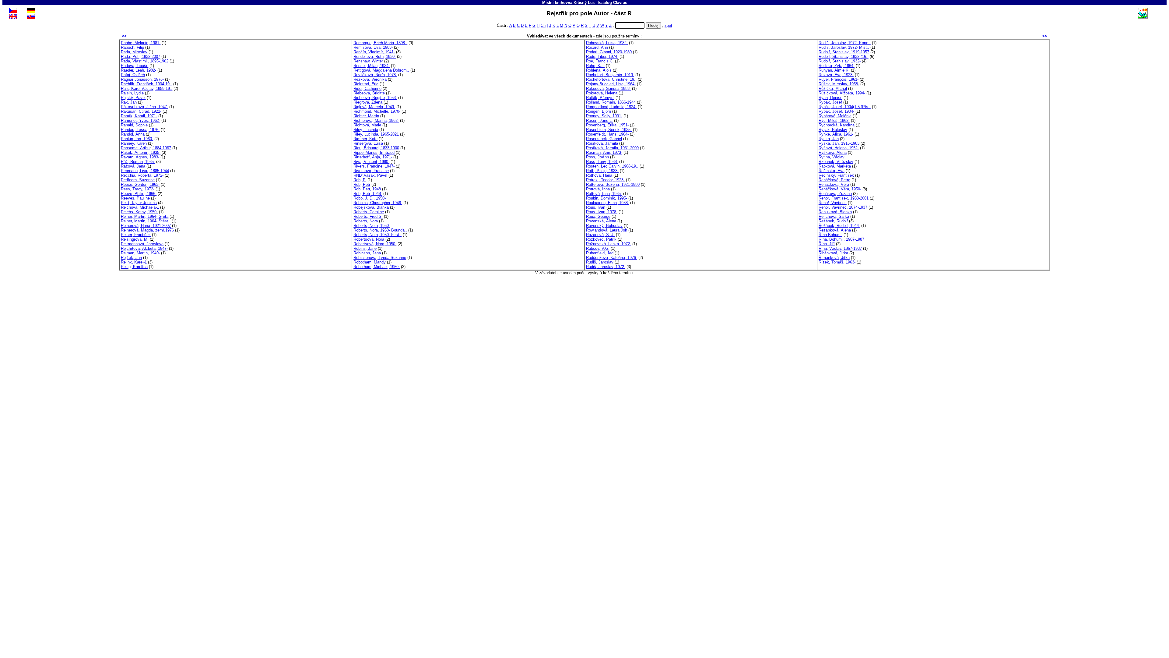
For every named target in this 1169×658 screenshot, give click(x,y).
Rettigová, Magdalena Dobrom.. (381, 70)
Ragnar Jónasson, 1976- (142, 79)
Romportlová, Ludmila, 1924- (611, 106)
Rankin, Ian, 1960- (137, 138)
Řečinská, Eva (831, 170)
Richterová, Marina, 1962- (376, 120)
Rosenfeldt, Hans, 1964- (607, 134)
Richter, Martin (366, 116)
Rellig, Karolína (134, 266)
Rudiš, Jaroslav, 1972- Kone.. (845, 43)
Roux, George (598, 216)
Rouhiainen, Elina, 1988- (607, 202)
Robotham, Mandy (369, 262)
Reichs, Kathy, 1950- (139, 212)
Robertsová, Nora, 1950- (374, 244)
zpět (668, 25)
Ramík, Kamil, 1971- (139, 116)
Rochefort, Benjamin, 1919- (610, 75)
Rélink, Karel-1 (134, 262)
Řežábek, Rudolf (833, 221)
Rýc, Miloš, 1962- (834, 120)
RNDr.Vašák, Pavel (370, 175)
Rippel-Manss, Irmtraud (374, 152)
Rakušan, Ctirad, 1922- (141, 111)
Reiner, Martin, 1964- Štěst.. (145, 221)
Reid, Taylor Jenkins (139, 202)
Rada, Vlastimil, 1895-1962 (144, 61)
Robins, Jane (365, 248)
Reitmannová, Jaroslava (142, 244)
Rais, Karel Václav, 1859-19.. (146, 88)
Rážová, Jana (133, 166)
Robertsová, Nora (368, 239)
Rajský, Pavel (133, 97)
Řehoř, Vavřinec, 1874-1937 (843, 207)
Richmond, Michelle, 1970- (376, 111)
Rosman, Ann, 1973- (604, 152)
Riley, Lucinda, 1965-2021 (376, 134)
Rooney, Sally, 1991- (604, 116)
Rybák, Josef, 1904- (836, 111)
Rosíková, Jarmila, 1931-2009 (612, 148)
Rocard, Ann (597, 47)
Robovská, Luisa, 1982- (607, 43)
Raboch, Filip (132, 47)
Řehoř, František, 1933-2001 (844, 198)
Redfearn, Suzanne (138, 180)
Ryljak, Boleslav (833, 129)
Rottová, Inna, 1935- (604, 193)
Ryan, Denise (830, 97)
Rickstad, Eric (365, 84)
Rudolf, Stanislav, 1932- (840, 61)
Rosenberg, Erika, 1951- (607, 125)
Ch (543, 25)
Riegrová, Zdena (367, 102)
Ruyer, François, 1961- (838, 79)
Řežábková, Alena (835, 230)
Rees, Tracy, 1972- (137, 189)
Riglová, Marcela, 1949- (374, 106)
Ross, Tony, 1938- (602, 161)
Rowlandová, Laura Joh (606, 230)
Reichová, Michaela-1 (140, 207)
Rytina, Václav (831, 157)
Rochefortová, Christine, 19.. (611, 79)
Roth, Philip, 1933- (602, 170)
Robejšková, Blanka (371, 207)
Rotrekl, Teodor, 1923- (605, 180)
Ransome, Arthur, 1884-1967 (146, 148)
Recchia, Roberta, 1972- (142, 175)
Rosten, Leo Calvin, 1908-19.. (612, 166)
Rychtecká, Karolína (837, 125)
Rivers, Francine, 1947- (374, 166)
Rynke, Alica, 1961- (836, 134)
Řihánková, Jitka (833, 253)
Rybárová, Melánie (835, 116)
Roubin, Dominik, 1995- (606, 198)
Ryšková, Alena (833, 152)
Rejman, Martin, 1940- (140, 253)
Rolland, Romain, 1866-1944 (611, 102)
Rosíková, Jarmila (602, 143)
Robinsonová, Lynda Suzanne (379, 257)
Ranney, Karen (134, 143)
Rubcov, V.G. (597, 248)
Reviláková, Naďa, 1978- (375, 75)
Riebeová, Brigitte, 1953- (375, 97)
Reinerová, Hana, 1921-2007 (146, 225)
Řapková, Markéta (835, 166)
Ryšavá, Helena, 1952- (839, 148)
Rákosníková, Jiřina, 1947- (144, 106)
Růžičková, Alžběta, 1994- (842, 93)
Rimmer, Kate (365, 138)
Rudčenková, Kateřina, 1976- (611, 257)
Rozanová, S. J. (600, 234)
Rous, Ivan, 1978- (601, 212)
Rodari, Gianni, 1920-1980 (609, 52)
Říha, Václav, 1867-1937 (840, 248)
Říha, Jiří (827, 244)
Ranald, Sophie (134, 125)
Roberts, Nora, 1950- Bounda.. (380, 230)
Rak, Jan (129, 102)
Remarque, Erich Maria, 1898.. (380, 43)
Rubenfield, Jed (599, 253)
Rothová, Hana (599, 175)
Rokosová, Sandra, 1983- (608, 88)
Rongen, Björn (598, 111)
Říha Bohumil (830, 234)
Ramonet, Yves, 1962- (140, 120)
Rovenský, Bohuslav (604, 225)
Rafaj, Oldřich (133, 75)
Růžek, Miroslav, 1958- (839, 84)
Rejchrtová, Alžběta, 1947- (144, 248)
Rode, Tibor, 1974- (602, 56)
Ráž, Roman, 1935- (138, 161)
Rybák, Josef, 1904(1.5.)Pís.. (845, 106)
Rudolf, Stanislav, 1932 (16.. (844, 56)
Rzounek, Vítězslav (836, 161)
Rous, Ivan (595, 207)
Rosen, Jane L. (599, 120)
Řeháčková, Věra (834, 184)
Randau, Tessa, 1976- (140, 129)
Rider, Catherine (367, 88)
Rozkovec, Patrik (601, 239)
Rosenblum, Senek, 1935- (609, 129)
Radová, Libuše (134, 65)
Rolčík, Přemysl (600, 97)
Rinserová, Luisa (368, 143)
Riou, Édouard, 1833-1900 (376, 148)
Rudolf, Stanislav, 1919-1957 (844, 52)
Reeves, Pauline (135, 198)
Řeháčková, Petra (834, 180)
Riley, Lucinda (365, 129)
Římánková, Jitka (834, 257)
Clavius (620, 2)
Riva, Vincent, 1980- (371, 161)
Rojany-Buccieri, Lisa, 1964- (611, 84)
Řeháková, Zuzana (835, 193)
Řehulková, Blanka (835, 212)
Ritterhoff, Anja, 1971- (372, 157)
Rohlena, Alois (599, 70)
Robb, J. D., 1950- (369, 198)
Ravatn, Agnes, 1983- (140, 157)
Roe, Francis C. (600, 61)
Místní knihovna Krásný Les (568, 2)
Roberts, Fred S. (368, 216)
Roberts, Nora (365, 221)
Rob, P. (359, 180)
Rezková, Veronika (370, 79)
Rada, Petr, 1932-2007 (140, 56)
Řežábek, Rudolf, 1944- (839, 225)
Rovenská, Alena (601, 221)
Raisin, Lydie (132, 93)
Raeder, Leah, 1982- (138, 70)
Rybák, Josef (830, 102)
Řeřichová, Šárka (834, 216)
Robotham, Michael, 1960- (376, 266)
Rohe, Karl (595, 65)
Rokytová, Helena (601, 93)
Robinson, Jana (367, 253)
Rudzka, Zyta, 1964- (837, 65)
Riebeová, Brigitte (369, 93)
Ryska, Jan (829, 138)
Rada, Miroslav (134, 52)
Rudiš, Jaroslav (599, 262)
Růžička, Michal (833, 88)
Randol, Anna (133, 134)
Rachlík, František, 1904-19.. (146, 84)
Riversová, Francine (371, 170)
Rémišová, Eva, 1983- (373, 47)
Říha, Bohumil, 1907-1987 (841, 239)
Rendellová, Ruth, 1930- (374, 56)
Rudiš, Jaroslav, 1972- (605, 266)
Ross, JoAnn (597, 157)
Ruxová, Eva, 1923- (836, 75)
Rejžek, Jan (131, 257)
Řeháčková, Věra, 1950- (840, 189)
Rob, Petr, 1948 (367, 189)
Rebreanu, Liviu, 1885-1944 (145, 170)
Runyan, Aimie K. (834, 70)
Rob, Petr (361, 184)
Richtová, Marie (367, 125)
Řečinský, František (836, 175)
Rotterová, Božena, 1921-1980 (613, 184)
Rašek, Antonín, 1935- (140, 152)
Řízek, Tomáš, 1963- (837, 262)
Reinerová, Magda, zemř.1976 (147, 230)
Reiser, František (136, 234)
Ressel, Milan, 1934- (371, 65)
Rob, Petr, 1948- (367, 193)
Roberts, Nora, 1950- (371, 225)
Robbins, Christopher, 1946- (377, 202)
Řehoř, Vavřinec (833, 202)
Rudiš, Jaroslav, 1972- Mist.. (844, 47)
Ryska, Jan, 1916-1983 (839, 143)
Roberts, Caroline (368, 212)
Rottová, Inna (598, 189)
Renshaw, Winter (368, 61)
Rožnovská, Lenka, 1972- (608, 244)
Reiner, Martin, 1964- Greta (144, 216)
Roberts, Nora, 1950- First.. (377, 234)
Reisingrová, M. (135, 239)
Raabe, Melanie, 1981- (140, 43)
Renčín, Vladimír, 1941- (374, 52)
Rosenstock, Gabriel (604, 138)
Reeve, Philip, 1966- (138, 193)
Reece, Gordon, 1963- (140, 184)
